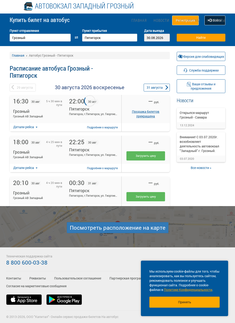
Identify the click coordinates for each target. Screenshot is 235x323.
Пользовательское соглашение (77, 278)
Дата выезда (154, 30)
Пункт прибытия (94, 30)
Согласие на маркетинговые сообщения (36, 286)
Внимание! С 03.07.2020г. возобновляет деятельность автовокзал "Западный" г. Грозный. (199, 144)
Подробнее (102, 127)
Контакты (216, 20)
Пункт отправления (24, 30)
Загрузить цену (146, 155)
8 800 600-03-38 (27, 262)
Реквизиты (37, 278)
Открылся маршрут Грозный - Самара (194, 114)
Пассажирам (188, 20)
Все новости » (201, 168)
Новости (161, 20)
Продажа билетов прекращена (145, 113)
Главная (139, 20)
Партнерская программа (128, 278)
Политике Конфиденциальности (188, 289)
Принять (184, 302)
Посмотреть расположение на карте (117, 227)
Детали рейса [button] (24, 127)
